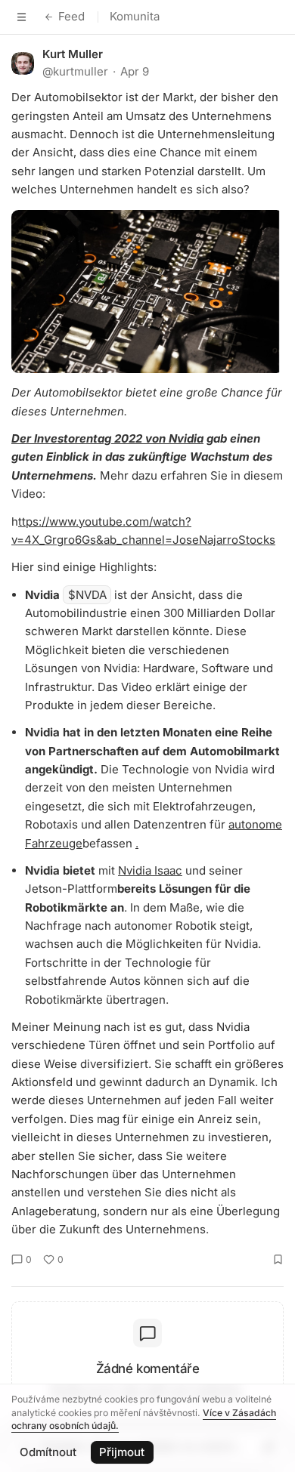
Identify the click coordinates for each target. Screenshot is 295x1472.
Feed (71, 16)
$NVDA (87, 595)
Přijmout (121, 1452)
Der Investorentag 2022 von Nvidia (107, 438)
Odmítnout (48, 1452)
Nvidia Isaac (150, 870)
